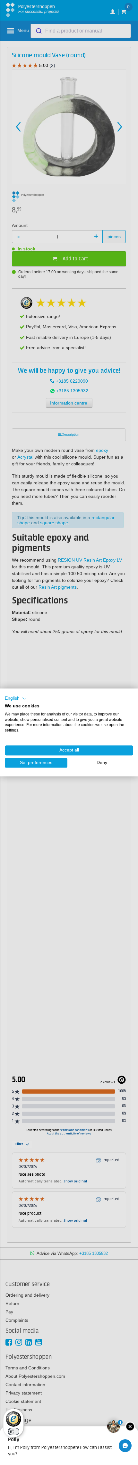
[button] (16, 698)
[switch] (13, 1431)
